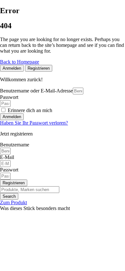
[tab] (12, 68)
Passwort (9, 97)
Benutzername (14, 144)
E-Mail (7, 157)
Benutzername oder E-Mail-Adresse (36, 90)
